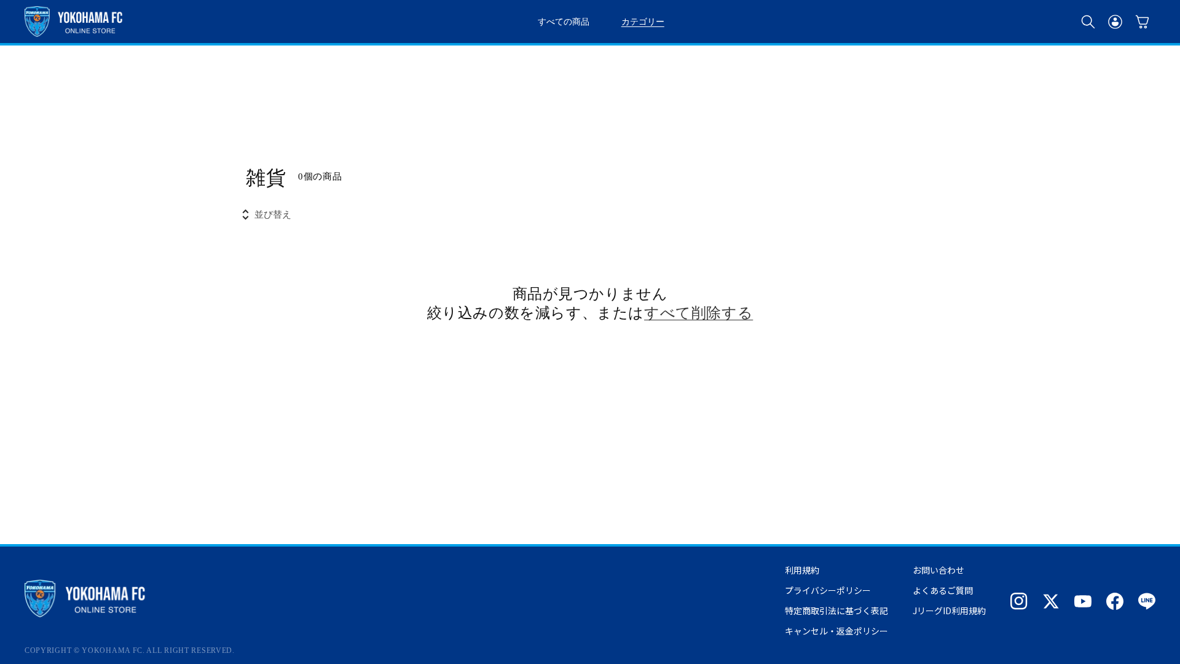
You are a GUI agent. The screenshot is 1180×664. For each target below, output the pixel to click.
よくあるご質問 (943, 590)
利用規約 (802, 570)
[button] (1087, 21)
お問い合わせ (938, 570)
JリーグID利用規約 (949, 610)
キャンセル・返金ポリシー (836, 631)
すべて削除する (698, 312)
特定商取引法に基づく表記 (836, 610)
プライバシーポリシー (828, 590)
